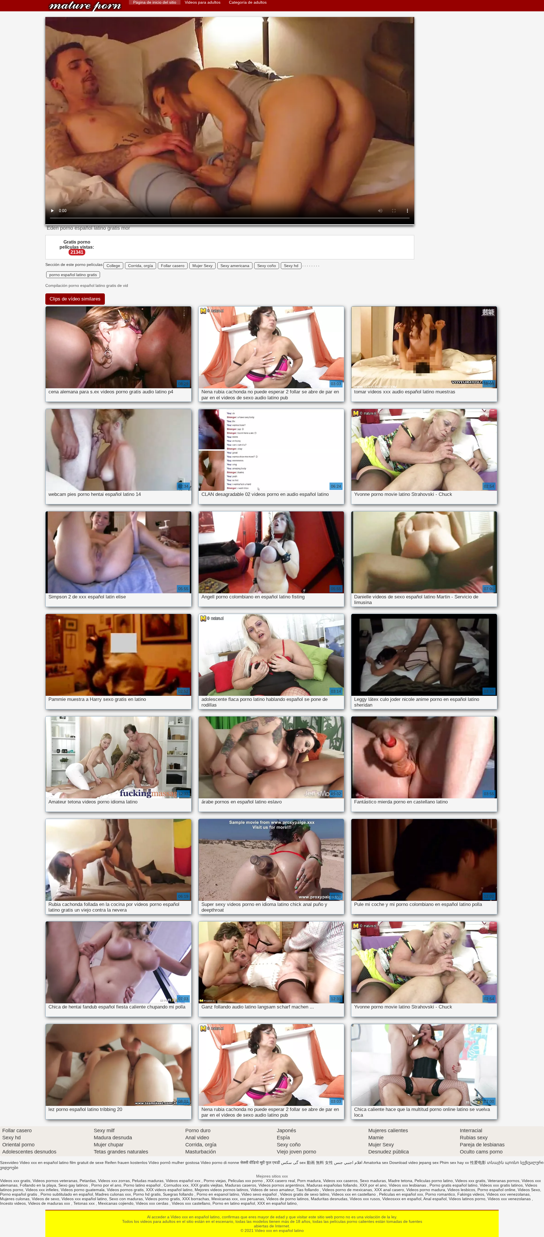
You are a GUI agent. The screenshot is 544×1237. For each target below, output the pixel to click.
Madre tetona (400, 1180)
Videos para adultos (202, 2)
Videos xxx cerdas (152, 1203)
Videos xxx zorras (114, 1180)
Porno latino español (143, 1185)
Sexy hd (291, 265)
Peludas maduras (147, 1180)
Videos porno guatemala (83, 1189)
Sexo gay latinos (73, 1185)
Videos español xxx (183, 1180)
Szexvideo (9, 1162)
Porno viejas (215, 1180)
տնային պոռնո (503, 1162)
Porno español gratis (19, 1194)
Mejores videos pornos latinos (221, 1189)
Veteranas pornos (503, 1180)
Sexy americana (234, 265)
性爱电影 (478, 1162)
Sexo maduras (373, 1180)
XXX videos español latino (169, 1189)
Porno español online (496, 1189)
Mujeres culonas (14, 1199)
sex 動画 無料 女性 (316, 1162)
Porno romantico (440, 1194)
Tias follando (308, 1189)
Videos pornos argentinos (281, 1185)
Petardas (88, 1180)
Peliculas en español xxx (401, 1194)
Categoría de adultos (248, 2)
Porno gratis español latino (453, 1185)
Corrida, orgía (140, 265)
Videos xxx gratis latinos (501, 1185)
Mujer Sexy (202, 265)
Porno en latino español (233, 1203)
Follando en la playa (38, 1185)
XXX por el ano (373, 1185)
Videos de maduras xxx (49, 1203)
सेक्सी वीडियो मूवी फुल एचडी (260, 1162)
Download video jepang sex (414, 1162)
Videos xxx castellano (191, 1203)
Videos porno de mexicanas (347, 1189)
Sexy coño (266, 265)
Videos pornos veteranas (55, 1180)
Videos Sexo (529, 1189)
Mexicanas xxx (224, 1199)
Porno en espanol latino (218, 1194)
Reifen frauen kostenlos (126, 1162)
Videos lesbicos (461, 1189)
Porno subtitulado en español (67, 1194)
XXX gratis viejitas (207, 1185)
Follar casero (172, 265)
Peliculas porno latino (434, 1180)
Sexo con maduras (126, 1199)
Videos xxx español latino (84, 1199)
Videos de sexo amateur (272, 1189)
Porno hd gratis (147, 1194)
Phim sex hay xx (454, 1162)
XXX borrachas (195, 1199)
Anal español (435, 1199)
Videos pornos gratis (125, 1189)
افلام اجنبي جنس (348, 1162)
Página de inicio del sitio (154, 2)
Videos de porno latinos (287, 1199)
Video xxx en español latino (85, 6)
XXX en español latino (277, 1203)
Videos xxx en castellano (354, 1194)
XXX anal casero (389, 1189)
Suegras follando (178, 1194)
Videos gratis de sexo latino (304, 1194)
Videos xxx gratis (15, 1180)
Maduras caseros (240, 1185)
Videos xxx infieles (42, 1189)
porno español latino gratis (73, 274)
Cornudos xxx (176, 1185)
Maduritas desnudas (329, 1199)
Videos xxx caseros (340, 1180)
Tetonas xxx (84, 1203)
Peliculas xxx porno (246, 1180)
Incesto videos (13, 1203)
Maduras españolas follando (332, 1185)
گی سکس (289, 1162)
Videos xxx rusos (365, 1199)
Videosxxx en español (401, 1199)
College (113, 265)
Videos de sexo (45, 1199)
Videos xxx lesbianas (408, 1185)
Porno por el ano (106, 1185)
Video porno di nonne (220, 1162)
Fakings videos (470, 1194)
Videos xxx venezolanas (508, 1194)
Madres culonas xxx (113, 1194)
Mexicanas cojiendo (115, 1203)
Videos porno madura (425, 1189)
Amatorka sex (376, 1162)
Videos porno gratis (162, 1199)
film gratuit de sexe (87, 1162)
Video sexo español (259, 1194)
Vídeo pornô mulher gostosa (173, 1162)
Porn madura (309, 1180)
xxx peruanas (252, 1199)
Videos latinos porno (467, 1199)
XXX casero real (280, 1180)
